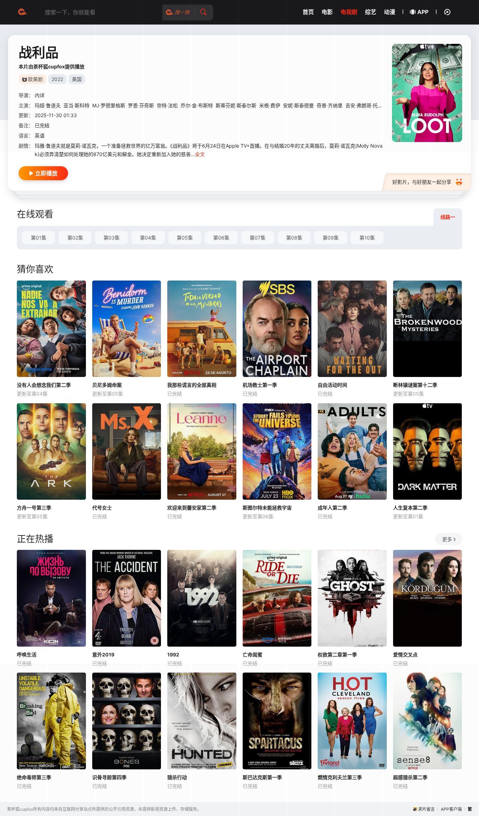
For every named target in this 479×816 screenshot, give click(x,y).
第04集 (148, 238)
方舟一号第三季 (34, 508)
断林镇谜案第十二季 (415, 385)
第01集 (38, 238)
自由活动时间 (332, 385)
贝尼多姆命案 (107, 385)
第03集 (111, 238)
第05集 (185, 238)
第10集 (367, 238)
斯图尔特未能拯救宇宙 (267, 508)
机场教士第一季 (260, 385)
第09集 (331, 238)
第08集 (294, 238)
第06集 (221, 238)
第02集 (75, 238)
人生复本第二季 (410, 508)
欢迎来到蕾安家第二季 (191, 508)
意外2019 (103, 654)
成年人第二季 (332, 508)
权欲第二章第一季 (337, 654)
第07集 (257, 238)
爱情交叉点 (405, 654)
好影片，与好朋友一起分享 (421, 182)
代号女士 (102, 508)
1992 (173, 654)
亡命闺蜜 (252, 654)
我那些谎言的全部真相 (191, 385)
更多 (447, 539)
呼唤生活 (26, 654)
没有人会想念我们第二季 (44, 385)
